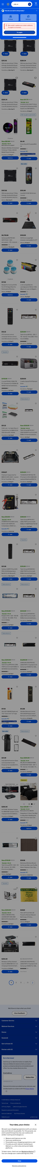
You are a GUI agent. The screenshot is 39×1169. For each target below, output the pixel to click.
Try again (19, 32)
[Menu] (3, 4)
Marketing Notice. (28, 1151)
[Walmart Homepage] (8, 4)
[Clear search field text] (27, 4)
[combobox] (21, 4)
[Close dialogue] (35, 1124)
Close (19, 1161)
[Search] (29, 4)
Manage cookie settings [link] (19, 1166)
